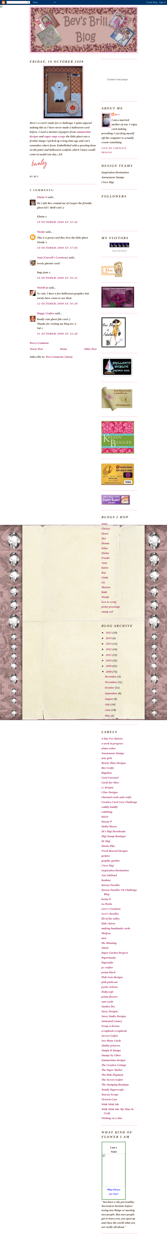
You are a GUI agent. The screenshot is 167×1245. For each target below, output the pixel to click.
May (108, 715)
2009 (109, 666)
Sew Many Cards (111, 1040)
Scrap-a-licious (110, 1026)
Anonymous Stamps (112, 753)
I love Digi (107, 865)
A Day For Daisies (112, 738)
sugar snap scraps (54, 136)
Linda (104, 577)
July (108, 704)
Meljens (106, 933)
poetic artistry (109, 987)
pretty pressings (110, 606)
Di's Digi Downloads (113, 831)
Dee (103, 538)
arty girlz (106, 758)
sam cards (107, 1001)
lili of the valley (110, 918)
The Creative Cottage (113, 1065)
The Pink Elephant (112, 1074)
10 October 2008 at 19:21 (57, 277)
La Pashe (106, 904)
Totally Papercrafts (112, 1089)
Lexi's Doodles (110, 913)
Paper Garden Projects (114, 952)
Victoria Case (109, 1099)
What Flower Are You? (113, 1191)
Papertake (107, 962)
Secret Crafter (109, 1035)
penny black (108, 972)
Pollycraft (107, 991)
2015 (109, 632)
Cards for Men (110, 782)
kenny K (106, 899)
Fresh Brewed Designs (114, 850)
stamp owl (107, 611)
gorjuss (105, 855)
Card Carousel (110, 777)
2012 (109, 649)
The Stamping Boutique (115, 1084)
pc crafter (107, 967)
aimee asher (108, 748)
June (108, 710)
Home (63, 349)
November (111, 682)
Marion (105, 587)
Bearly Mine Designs (113, 763)
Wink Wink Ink (110, 1104)
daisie (104, 816)
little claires (108, 923)
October (110, 687)
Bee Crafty (107, 767)
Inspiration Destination (115, 870)
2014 (109, 638)
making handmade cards (115, 928)
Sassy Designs (109, 1011)
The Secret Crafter (112, 1079)
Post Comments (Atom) (59, 356)
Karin (104, 567)
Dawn (104, 533)
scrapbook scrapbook (114, 1030)
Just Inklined (109, 875)
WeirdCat (42, 287)
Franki (105, 558)
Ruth (104, 592)
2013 (109, 643)
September (111, 693)
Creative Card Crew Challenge (119, 802)
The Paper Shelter (111, 1070)
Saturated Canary (111, 1021)
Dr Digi (105, 841)
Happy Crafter (45, 313)
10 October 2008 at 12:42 (57, 222)
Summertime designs (113, 1060)
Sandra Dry (108, 1006)
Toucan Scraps (110, 1094)
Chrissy (105, 528)
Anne (104, 523)
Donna (105, 543)
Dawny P (106, 821)
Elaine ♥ (42, 197)
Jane (104, 562)
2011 (109, 655)
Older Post (90, 349)
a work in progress (112, 743)
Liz (103, 582)
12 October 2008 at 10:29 (57, 303)
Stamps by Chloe (111, 1055)
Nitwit (104, 947)
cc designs (107, 787)
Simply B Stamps (111, 1050)
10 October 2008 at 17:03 (57, 247)
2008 (109, 671)
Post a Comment (39, 343)
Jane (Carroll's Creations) (52, 257)
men (103, 938)
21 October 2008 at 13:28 (57, 333)
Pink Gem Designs (112, 977)
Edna (104, 548)
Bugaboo (106, 772)
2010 (109, 660)
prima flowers (109, 996)
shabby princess (110, 1045)
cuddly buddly (109, 807)
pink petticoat (109, 982)
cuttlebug (106, 811)
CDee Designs (109, 792)
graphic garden (110, 860)
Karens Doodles (110, 885)
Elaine (105, 553)
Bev (117, 114)
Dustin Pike (108, 846)
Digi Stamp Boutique (113, 836)
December (111, 676)
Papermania (108, 957)
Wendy (41, 231)
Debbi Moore (109, 826)
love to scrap (108, 601)
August (109, 698)
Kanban (106, 880)
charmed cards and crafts (116, 797)
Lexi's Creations (111, 908)
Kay (103, 572)
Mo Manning (109, 943)
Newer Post (36, 349)
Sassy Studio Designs (113, 1016)
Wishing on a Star (111, 1118)
